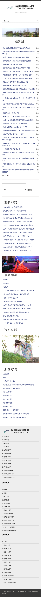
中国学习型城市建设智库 (9, 582)
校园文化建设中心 (7, 470)
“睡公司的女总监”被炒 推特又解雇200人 (17, 250)
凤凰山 (5, 280)
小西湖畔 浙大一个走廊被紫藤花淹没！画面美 (18, 240)
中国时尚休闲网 (6, 572)
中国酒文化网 (6, 545)
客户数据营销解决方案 (8, 524)
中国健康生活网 (6, 453)
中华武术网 (5, 496)
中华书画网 (5, 443)
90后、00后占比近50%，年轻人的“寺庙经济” (18, 225)
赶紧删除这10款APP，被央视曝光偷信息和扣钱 (19, 131)
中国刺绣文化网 (6, 510)
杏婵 (4, 377)
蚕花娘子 (6, 283)
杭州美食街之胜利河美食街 (12, 388)
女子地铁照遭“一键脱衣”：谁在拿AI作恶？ (17, 247)
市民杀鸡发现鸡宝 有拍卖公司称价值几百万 (18, 71)
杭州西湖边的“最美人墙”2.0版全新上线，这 (18, 218)
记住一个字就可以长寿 (11, 298)
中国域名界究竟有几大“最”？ (13, 149)
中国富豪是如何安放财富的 (12, 64)
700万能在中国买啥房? (11, 113)
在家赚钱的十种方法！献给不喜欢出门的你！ (18, 75)
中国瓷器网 (5, 440)
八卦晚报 (4, 493)
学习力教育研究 (6, 559)
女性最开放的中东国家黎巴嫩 (13, 323)
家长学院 (4, 542)
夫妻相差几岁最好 (9, 381)
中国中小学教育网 (7, 513)
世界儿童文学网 (6, 467)
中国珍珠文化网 (6, 565)
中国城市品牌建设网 (8, 474)
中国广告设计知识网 (8, 517)
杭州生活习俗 (7, 406)
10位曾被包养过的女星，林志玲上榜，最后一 (18, 290)
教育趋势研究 (6, 503)
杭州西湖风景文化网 (8, 520)
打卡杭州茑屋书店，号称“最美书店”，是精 (17, 214)
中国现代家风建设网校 (8, 477)
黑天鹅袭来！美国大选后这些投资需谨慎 (17, 61)
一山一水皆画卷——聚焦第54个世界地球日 (18, 222)
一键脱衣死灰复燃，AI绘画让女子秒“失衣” (17, 243)
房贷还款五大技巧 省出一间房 (13, 134)
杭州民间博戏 (7, 403)
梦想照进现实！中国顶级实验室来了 (15, 211)
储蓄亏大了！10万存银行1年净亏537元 (16, 116)
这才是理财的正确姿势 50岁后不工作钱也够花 (19, 89)
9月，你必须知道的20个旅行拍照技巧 (16, 294)
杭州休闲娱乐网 (33, 591)
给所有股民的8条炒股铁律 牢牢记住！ (16, 127)
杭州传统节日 (7, 399)
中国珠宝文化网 (6, 569)
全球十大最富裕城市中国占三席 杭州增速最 (18, 229)
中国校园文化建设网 (8, 579)
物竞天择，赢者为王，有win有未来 (15, 123)
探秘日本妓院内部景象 (11, 316)
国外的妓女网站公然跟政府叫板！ (14, 417)
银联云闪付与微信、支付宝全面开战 (15, 82)
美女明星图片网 (6, 450)
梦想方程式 (5, 500)
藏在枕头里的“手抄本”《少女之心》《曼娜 (17, 232)
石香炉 (5, 287)
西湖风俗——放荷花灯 (11, 410)
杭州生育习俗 (7, 392)
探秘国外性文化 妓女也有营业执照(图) (16, 414)
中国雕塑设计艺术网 (8, 576)
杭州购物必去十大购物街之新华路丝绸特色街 (18, 385)
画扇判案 (6, 374)
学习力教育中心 (6, 548)
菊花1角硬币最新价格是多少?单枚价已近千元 (18, 104)
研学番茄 (4, 490)
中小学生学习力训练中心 (9, 527)
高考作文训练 (6, 507)
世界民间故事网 (6, 464)
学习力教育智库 (6, 457)
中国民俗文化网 (6, 562)
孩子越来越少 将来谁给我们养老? (14, 85)
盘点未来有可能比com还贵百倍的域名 (16, 57)
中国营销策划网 (6, 555)
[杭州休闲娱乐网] (20, 7)
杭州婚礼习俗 (7, 395)
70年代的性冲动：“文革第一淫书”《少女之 (17, 236)
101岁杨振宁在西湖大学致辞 (13, 207)
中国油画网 (5, 447)
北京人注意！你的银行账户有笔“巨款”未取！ (18, 78)
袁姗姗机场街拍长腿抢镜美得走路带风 (16, 312)
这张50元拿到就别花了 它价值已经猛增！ (17, 48)
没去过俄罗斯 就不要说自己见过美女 (15, 319)
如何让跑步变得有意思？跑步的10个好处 (17, 305)
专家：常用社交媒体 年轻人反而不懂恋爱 (17, 309)
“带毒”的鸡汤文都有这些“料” (12, 301)
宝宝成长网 (5, 436)
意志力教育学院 (6, 460)
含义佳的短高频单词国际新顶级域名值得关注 (18, 120)
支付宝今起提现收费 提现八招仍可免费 (16, 68)
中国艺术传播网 (6, 552)
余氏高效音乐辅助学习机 (9, 530)
